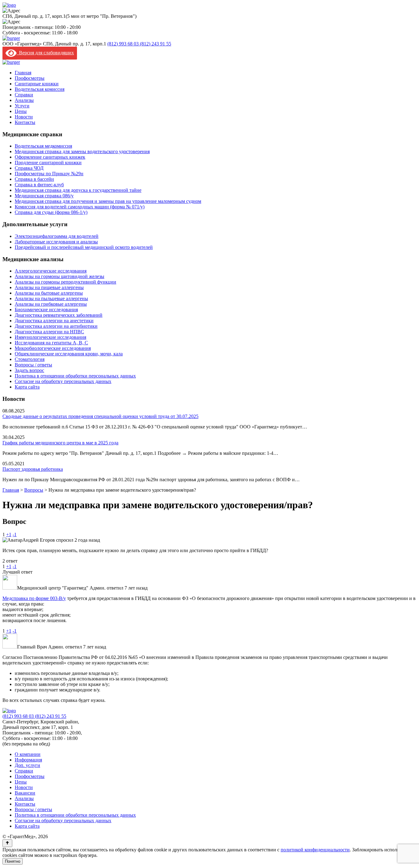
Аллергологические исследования (50, 270)
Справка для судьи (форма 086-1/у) (51, 212)
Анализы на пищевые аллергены (49, 287)
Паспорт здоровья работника (32, 469)
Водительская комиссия (39, 89)
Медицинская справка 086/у (44, 195)
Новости (24, 116)
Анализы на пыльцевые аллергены (51, 298)
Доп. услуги (27, 765)
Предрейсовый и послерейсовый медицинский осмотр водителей (84, 247)
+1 (8, 534)
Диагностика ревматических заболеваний (58, 315)
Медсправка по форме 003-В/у (34, 598)
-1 (15, 534)
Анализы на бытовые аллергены (49, 293)
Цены (21, 111)
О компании (27, 754)
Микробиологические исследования (53, 348)
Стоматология (29, 359)
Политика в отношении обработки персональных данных (75, 375)
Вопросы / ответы (33, 364)
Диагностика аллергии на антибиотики (56, 326)
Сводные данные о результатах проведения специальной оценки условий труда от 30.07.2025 (100, 416)
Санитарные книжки (37, 83)
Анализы (24, 100)
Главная (23, 72)
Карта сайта (27, 386)
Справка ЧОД (29, 168)
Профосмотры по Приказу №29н (49, 173)
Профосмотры (29, 78)
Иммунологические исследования (50, 337)
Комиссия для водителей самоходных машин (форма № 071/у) (79, 206)
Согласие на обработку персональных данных (63, 381)
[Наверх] (7, 843)
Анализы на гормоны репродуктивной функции (65, 281)
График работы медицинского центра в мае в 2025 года (60, 442)
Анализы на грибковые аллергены (51, 304)
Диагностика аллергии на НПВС (49, 331)
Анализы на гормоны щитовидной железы (59, 276)
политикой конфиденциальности (315, 849)
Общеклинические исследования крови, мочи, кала (69, 353)
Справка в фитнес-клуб (39, 184)
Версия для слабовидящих (45, 52)
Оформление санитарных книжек (50, 157)
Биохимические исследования (46, 309)
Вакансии (25, 792)
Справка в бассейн (34, 179)
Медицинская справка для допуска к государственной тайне (78, 190)
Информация (28, 759)
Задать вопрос (29, 370)
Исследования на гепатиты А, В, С (51, 342)
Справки (24, 94)
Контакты (25, 122)
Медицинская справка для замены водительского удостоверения (82, 151)
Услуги (22, 105)
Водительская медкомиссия (43, 146)
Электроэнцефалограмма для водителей (56, 236)
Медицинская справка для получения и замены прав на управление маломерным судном (108, 201)
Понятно (12, 861)
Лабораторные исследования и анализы (56, 241)
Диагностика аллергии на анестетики (54, 320)
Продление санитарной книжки (48, 162)
